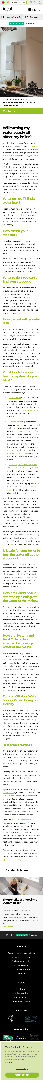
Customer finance (21, 1001)
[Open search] (31, 2)
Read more (8, 927)
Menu (36, 9)
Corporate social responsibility (21, 953)
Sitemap (21, 973)
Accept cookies (22, 1075)
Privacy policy (21, 993)
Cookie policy (21, 989)
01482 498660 (36, 2)
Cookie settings (22, 1069)
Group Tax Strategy (21, 969)
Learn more (9, 1062)
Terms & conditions (21, 997)
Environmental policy (21, 961)
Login (40, 2)
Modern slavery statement (21, 957)
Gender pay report (21, 965)
